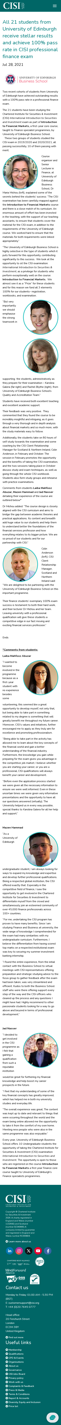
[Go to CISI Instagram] (20, 1250)
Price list (13, 1406)
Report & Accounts (18, 1398)
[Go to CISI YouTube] (39, 1250)
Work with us (15, 1382)
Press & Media (16, 1390)
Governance (15, 1370)
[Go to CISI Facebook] (48, 1250)
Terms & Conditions (19, 1394)
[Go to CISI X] (29, 1250)
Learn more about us (19, 1241)
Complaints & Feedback (21, 1386)
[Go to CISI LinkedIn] (10, 1250)
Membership (15, 1349)
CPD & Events (16, 1358)
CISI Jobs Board (16, 1374)
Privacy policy (15, 1378)
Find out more (15, 1337)
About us (13, 1366)
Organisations (16, 1362)
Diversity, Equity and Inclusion (24, 1402)
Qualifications (16, 1353)
